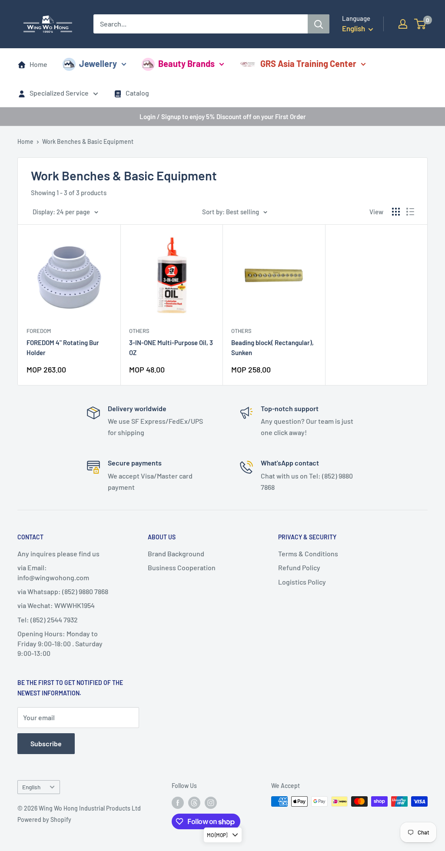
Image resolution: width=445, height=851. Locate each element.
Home (38, 64)
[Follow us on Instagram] (211, 802)
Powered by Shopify (44, 819)
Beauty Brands (186, 63)
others (139, 330)
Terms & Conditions (308, 553)
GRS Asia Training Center (308, 63)
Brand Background (176, 553)
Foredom (39, 330)
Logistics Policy (302, 582)
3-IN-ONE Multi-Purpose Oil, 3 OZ (171, 347)
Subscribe (46, 743)
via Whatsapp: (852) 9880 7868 (62, 591)
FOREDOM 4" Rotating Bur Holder (63, 347)
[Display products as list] (410, 212)
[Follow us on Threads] (194, 802)
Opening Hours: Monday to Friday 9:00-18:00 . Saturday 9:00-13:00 (60, 643)
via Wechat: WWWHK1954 (56, 605)
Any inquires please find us (58, 553)
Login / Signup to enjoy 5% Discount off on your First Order (222, 116)
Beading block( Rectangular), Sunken (272, 347)
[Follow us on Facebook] (178, 802)
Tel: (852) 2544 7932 (47, 619)
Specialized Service (59, 93)
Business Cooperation (182, 567)
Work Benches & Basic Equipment (87, 141)
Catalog (137, 93)
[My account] (403, 24)
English (31, 787)
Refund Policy (299, 567)
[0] (420, 24)
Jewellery (98, 63)
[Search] (318, 23)
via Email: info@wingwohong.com (53, 572)
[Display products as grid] (396, 212)
